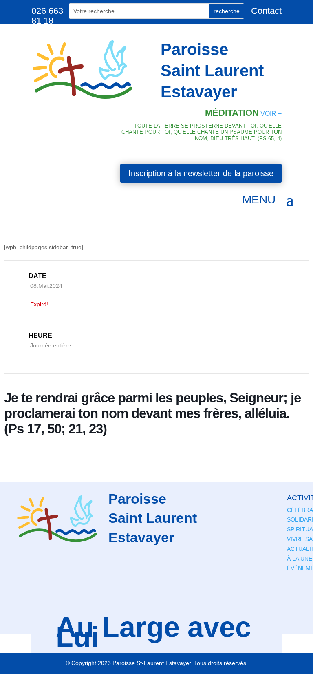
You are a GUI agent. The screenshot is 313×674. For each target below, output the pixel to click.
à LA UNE (299, 558)
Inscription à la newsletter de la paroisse (200, 173)
